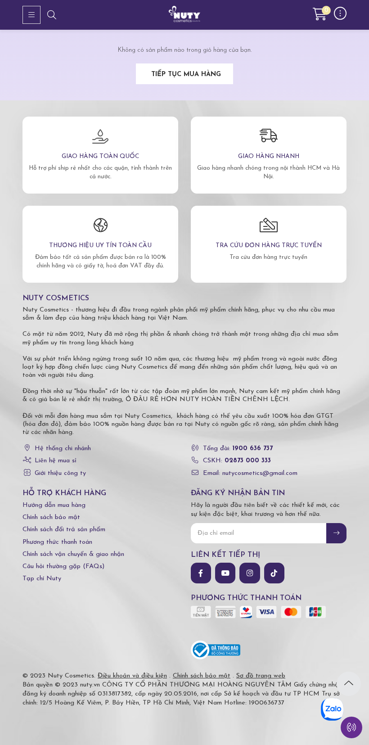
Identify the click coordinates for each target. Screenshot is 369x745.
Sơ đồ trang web (260, 676)
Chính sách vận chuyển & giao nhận (73, 554)
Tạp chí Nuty (41, 578)
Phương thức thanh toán (57, 542)
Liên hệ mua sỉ (55, 460)
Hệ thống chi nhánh (63, 448)
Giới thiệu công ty (60, 473)
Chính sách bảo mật (51, 517)
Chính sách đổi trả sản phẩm (63, 529)
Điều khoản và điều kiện (132, 676)
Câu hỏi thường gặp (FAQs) (63, 566)
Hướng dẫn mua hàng (54, 505)
